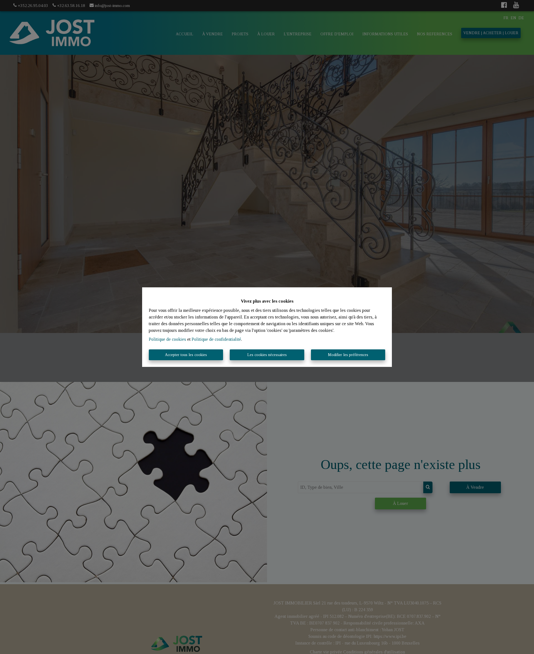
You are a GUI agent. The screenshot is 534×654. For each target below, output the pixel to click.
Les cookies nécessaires (267, 355)
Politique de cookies (167, 339)
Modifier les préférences (348, 355)
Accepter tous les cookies (186, 355)
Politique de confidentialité (216, 339)
